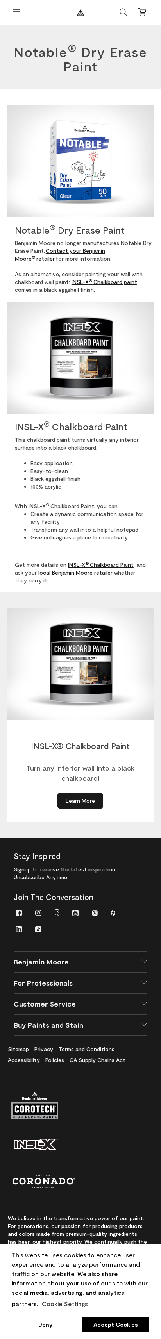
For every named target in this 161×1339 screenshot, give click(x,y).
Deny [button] (45, 1324)
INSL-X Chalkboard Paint (101, 564)
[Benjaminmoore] (80, 13)
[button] (80, 962)
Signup (22, 869)
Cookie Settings (65, 1303)
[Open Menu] (16, 13)
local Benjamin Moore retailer (75, 572)
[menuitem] (19, 912)
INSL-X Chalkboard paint (104, 282)
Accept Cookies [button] (115, 1324)
